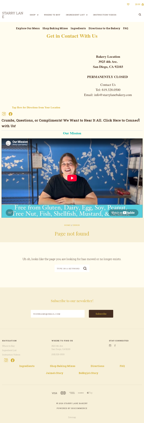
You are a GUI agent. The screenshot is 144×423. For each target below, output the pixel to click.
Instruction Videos (104, 14)
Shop (33, 14)
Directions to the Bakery (104, 28)
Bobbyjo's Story (88, 373)
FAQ (125, 28)
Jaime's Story (54, 373)
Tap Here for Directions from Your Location (36, 107)
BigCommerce (79, 408)
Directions (97, 366)
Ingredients (78, 28)
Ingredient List (75, 14)
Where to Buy (52, 14)
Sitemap (72, 417)
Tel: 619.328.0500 (108, 89)
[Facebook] (10, 114)
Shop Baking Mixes (55, 28)
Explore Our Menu (28, 28)
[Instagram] (4, 114)
